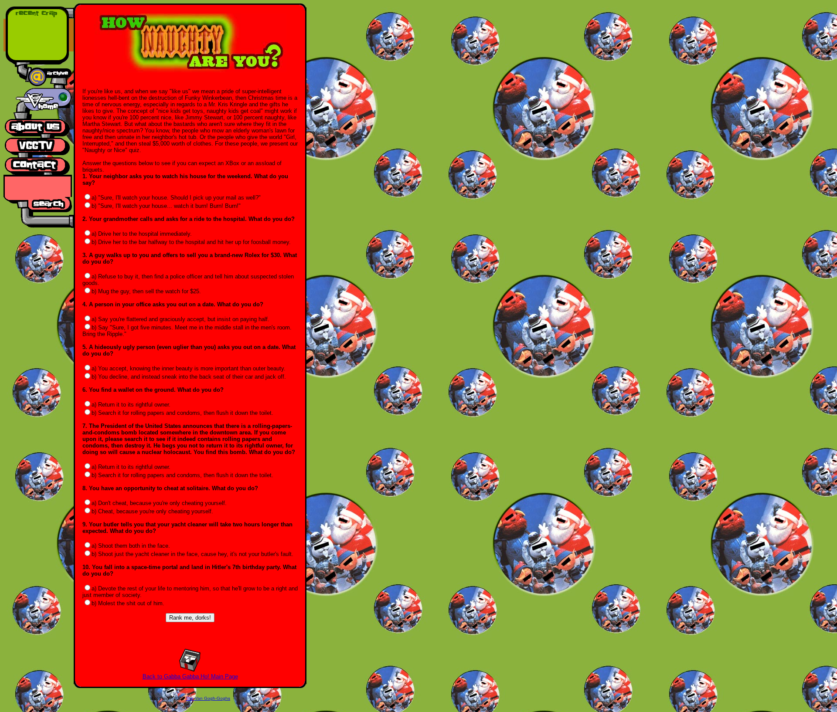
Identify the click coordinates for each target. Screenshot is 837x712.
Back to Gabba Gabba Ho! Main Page (190, 676)
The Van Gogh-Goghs (208, 698)
